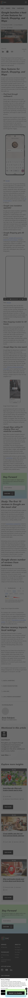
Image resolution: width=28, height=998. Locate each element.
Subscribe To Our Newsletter (15, 993)
